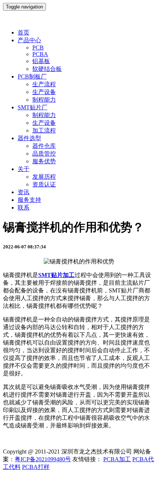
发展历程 (44, 177)
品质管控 (44, 153)
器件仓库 (44, 146)
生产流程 (44, 84)
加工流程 (44, 130)
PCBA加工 (117, 459)
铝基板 (41, 61)
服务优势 (44, 161)
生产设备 (44, 92)
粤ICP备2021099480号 (43, 459)
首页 (23, 32)
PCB (38, 47)
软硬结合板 (47, 69)
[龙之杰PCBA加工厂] (79, 20)
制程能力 (44, 100)
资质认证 (44, 184)
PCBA (40, 54)
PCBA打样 (36, 467)
